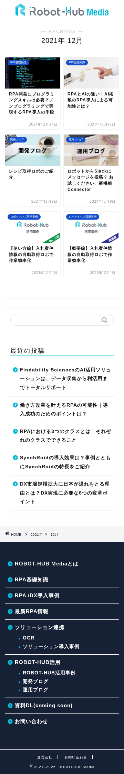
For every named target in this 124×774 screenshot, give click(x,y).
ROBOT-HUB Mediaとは (47, 563)
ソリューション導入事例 (51, 646)
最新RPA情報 (32, 611)
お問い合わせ (31, 721)
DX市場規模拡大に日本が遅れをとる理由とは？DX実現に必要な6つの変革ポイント (65, 492)
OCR (28, 638)
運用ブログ (36, 689)
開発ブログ (36, 681)
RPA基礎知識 (32, 579)
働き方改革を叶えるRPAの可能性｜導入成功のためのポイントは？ (64, 410)
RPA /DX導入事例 (37, 595)
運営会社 (44, 757)
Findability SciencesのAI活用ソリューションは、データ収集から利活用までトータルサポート (65, 378)
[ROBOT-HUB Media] (62, 13)
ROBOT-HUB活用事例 (49, 672)
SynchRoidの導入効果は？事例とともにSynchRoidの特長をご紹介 (65, 462)
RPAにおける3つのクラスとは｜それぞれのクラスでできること (65, 436)
